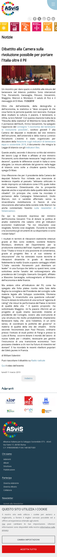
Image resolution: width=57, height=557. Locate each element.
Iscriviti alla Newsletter (13, 503)
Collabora (7, 490)
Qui (3, 524)
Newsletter (7, 498)
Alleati (6, 463)
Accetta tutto (28, 549)
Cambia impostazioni (28, 539)
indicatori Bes (32, 147)
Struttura (7, 466)
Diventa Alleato (10, 486)
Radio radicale (38, 360)
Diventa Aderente (11, 483)
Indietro (28, 378)
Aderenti (7, 459)
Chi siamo (7, 453)
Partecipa (7, 477)
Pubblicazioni (9, 469)
